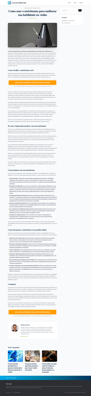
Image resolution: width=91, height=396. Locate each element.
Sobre (75, 2)
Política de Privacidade (16, 392)
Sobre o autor (24, 336)
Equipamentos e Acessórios (68, 20)
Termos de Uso (8, 392)
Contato (81, 2)
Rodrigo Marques (33, 18)
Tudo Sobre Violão (66, 23)
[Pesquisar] (80, 10)
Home (69, 2)
